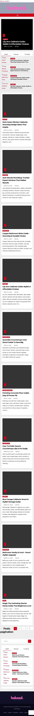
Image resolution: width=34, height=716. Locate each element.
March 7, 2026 (8, 608)
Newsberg (26, 706)
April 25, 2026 (8, 130)
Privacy (21, 712)
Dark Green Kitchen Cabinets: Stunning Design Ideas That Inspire (19, 62)
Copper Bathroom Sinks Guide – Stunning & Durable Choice (20, 78)
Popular (16, 54)
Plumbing (13, 67)
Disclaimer (15, 712)
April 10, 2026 (8, 46)
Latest (6, 54)
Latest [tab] (7, 649)
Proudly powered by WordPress (11, 706)
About (5, 712)
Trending (27, 54)
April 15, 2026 (8, 239)
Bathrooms (13, 75)
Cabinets (5, 39)
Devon (17, 46)
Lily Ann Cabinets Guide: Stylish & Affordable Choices (20, 87)
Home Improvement (7, 390)
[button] (31, 15)
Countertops (6, 337)
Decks (4, 600)
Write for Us (27, 712)
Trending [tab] (26, 649)
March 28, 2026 (8, 451)
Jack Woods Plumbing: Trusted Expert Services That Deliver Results (20, 70)
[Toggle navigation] (17, 15)
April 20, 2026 (8, 185)
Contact (10, 712)
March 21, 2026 (8, 504)
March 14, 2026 (8, 558)
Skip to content (4, 1)
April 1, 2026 (8, 398)
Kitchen (13, 58)
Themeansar (17, 708)
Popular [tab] (16, 649)
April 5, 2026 (8, 345)
